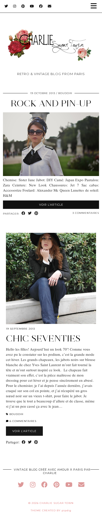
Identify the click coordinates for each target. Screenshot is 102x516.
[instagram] (32, 484)
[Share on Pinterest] (36, 213)
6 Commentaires (22, 421)
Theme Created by (51, 510)
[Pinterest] (23, 6)
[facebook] (44, 484)
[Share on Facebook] (23, 213)
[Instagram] (14, 6)
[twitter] (21, 484)
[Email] (49, 6)
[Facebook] (41, 6)
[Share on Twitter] (30, 213)
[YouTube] (32, 6)
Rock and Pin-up (51, 103)
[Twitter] (6, 6)
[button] (95, 6)
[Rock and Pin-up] (51, 174)
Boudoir (65, 93)
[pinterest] (56, 484)
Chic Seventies (43, 338)
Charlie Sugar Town (57, 503)
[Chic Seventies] (51, 278)
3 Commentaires (86, 213)
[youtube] (68, 484)
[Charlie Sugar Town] (51, 37)
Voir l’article (51, 204)
